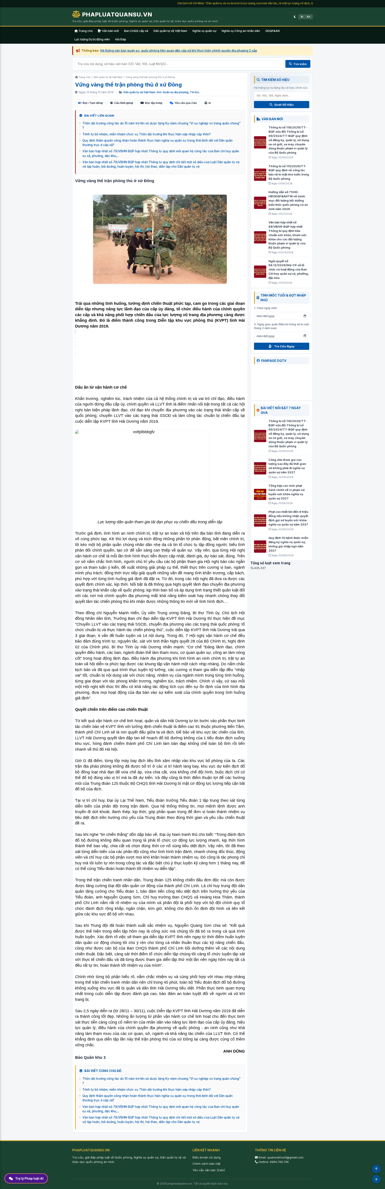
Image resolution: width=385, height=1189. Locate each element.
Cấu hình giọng (123, 103)
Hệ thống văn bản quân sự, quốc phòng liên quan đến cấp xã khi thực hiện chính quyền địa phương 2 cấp (178, 50)
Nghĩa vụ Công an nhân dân (241, 31)
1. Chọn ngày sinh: (265, 308)
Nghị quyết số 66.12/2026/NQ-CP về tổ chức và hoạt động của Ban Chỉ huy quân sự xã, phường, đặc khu (288, 269)
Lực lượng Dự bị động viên (92, 39)
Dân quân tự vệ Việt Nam (170, 31)
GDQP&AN (272, 31)
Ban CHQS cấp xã (136, 31)
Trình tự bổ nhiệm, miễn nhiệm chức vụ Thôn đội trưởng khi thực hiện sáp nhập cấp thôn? (146, 134)
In (210, 103)
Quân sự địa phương (175, 92)
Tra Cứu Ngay (284, 346)
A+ (308, 16)
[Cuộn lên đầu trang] (376, 1169)
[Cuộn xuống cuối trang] (376, 1179)
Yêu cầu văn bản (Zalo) (208, 1170)
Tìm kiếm (300, 64)
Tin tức (194, 92)
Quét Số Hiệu (284, 104)
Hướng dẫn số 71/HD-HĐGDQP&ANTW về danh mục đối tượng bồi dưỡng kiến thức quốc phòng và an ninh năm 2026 (288, 200)
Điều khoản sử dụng (206, 1157)
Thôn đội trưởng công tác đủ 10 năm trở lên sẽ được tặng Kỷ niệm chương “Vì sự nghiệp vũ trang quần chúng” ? (161, 126)
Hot (159, 92)
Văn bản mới (110, 31)
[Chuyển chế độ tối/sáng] (295, 17)
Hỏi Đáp (120, 39)
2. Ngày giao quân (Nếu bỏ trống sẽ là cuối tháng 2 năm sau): (281, 326)
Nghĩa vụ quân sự (204, 31)
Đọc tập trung (153, 103)
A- (302, 16)
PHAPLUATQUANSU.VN (117, 14)
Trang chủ (85, 31)
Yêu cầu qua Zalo (185, 103)
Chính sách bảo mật (206, 1163)
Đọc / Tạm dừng (93, 103)
